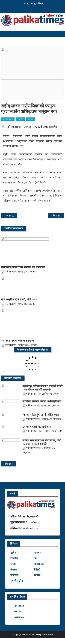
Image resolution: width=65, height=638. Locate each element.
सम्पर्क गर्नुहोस (16, 581)
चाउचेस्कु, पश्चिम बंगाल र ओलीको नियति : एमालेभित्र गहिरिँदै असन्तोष (43, 387)
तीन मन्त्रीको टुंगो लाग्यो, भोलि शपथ (19, 299)
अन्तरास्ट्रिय (39, 564)
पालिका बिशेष (8, 119)
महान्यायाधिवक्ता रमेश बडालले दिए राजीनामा (23, 267)
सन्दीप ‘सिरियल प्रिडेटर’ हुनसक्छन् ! (57, 216)
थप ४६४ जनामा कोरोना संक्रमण (17, 340)
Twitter (17, 611)
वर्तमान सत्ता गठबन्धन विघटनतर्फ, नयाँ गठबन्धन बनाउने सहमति (42, 442)
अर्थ (35, 558)
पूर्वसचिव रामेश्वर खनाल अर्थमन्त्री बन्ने (42, 401)
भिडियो (37, 570)
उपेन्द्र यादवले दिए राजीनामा (37, 426)
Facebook (19, 606)
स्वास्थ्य (37, 575)
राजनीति (20, 119)
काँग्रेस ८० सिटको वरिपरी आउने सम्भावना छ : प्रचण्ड (11, 216)
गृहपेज (13, 553)
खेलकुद (13, 570)
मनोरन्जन (14, 575)
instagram (19, 617)
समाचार (30, 119)
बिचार (13, 564)
